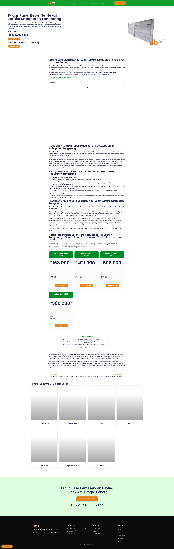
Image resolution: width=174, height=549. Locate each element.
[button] (123, 82)
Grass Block (73, 423)
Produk (75, 3)
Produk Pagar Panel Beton (64, 78)
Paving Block (44, 423)
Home (68, 3)
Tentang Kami (83, 3)
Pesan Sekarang (61, 285)
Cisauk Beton (53, 212)
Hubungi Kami (94, 3)
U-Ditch (101, 466)
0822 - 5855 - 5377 (87, 347)
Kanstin (101, 423)
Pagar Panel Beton (72, 466)
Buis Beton (44, 466)
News (102, 3)
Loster (130, 423)
